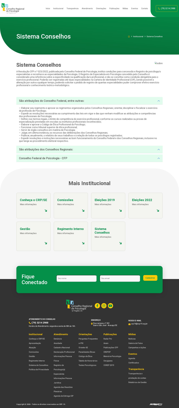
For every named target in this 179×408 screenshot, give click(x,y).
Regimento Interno (37, 361)
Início (48, 8)
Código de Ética (85, 356)
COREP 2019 (109, 365)
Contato (144, 8)
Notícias (132, 339)
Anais (106, 343)
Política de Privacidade (39, 369)
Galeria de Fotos (135, 343)
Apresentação (35, 343)
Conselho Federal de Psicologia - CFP (43, 158)
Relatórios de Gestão (137, 382)
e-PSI (81, 343)
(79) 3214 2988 (168, 8)
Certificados (133, 363)
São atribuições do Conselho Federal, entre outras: (51, 100)
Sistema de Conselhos (38, 365)
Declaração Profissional (64, 352)
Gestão (32, 356)
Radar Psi (108, 339)
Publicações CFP (111, 348)
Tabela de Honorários (88, 361)
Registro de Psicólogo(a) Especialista (59, 369)
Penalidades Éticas (87, 352)
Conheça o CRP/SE (37, 339)
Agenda (131, 358)
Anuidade (58, 343)
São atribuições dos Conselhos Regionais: (46, 149)
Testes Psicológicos (87, 365)
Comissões (34, 352)
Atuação (32, 348)
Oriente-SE (83, 348)
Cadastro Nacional (62, 348)
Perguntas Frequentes (88, 339)
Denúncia (58, 339)
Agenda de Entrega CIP (63, 396)
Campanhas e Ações (137, 348)
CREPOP (107, 352)
